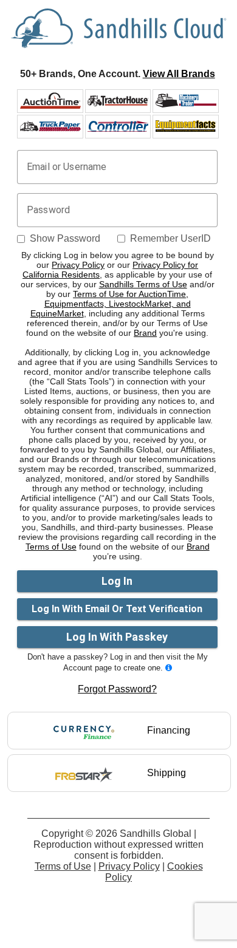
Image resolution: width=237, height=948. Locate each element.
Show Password (65, 238)
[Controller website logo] (118, 126)
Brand (145, 333)
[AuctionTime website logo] (50, 100)
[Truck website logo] (50, 126)
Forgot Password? (117, 689)
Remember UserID (170, 238)
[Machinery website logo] (186, 100)
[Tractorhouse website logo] (118, 100)
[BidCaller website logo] (186, 126)
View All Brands (179, 74)
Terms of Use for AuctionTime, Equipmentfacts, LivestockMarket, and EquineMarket (110, 303)
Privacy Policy (78, 265)
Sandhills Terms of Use (143, 284)
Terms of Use (51, 546)
